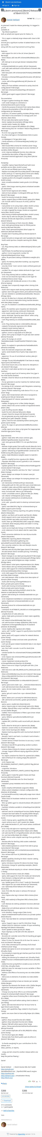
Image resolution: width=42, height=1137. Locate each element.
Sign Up (16, 5)
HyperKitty (21, 1134)
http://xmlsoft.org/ (7, 1069)
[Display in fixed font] (36, 1081)
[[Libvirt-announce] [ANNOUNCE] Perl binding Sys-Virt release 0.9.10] (39, 10)
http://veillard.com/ (7, 1076)
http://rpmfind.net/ (7, 1073)
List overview (5, 1096)
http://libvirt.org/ (7, 1078)
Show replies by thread (33, 1087)
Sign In (6, 5)
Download (7, 1101)
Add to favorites (8, 1111)
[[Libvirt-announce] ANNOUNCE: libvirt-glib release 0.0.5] (2, 10)
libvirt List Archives (13, 2)
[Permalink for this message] (40, 1081)
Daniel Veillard (13, 20)
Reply (5, 1083)
